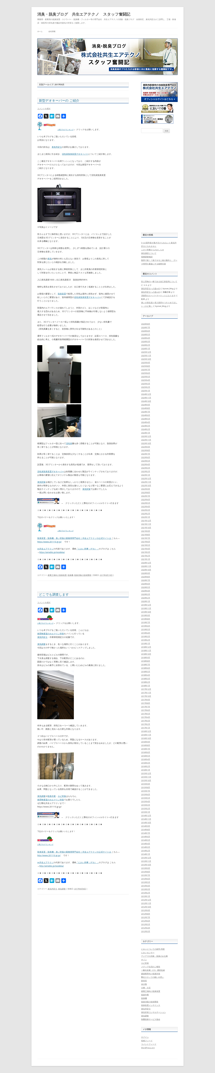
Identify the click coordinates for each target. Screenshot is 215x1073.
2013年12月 (146, 857)
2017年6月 (145, 710)
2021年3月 (145, 552)
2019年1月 (145, 643)
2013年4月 (145, 885)
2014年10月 (146, 822)
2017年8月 (145, 703)
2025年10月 (146, 359)
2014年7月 (145, 833)
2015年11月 (146, 777)
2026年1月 (145, 348)
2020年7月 (145, 580)
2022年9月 (145, 489)
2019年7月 (145, 622)
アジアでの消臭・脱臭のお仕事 (154, 956)
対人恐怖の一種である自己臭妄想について (159, 281)
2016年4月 (145, 759)
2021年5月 (145, 545)
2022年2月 (145, 513)
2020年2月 (145, 597)
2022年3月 (145, 510)
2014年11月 (146, 819)
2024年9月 (145, 404)
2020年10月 (146, 569)
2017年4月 (145, 717)
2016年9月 (145, 741)
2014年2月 (145, 850)
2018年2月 (145, 682)
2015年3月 (145, 805)
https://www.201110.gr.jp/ (49, 541)
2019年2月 (145, 640)
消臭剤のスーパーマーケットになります (158, 295)
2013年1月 (145, 896)
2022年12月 (146, 478)
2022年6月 (145, 499)
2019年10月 (146, 612)
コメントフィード (148, 1044)
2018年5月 (145, 671)
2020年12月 (146, 562)
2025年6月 (145, 373)
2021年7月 (145, 538)
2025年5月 (145, 376)
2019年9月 (145, 615)
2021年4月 (145, 548)
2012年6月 (145, 921)
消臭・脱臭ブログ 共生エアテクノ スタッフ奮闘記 (83, 14)
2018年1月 (145, 685)
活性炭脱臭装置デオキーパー (75, 154)
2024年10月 (146, 401)
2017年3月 (145, 720)
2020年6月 (145, 583)
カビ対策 (62, 796)
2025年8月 (145, 366)
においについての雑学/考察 (153, 949)
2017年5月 (145, 713)
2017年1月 (145, 727)
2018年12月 (146, 647)
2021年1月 (145, 559)
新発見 (144, 980)
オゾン (144, 959)
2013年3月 (145, 889)
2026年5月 (145, 334)
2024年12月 (146, 394)
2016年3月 (145, 763)
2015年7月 (145, 791)
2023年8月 (145, 450)
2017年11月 (146, 692)
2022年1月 (145, 517)
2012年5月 (145, 924)
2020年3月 (145, 594)
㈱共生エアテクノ (45, 548)
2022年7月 (145, 496)
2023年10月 (146, 443)
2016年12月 (146, 731)
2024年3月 (145, 425)
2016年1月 (145, 770)
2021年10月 (146, 527)
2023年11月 (146, 439)
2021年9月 (145, 531)
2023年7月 (145, 454)
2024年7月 (145, 411)
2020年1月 (145, 601)
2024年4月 (145, 422)
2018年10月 (146, 654)
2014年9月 (145, 826)
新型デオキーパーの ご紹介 (59, 100)
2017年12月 (146, 689)
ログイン (145, 1037)
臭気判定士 (57, 147)
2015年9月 (145, 784)
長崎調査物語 (147, 256)
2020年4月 (145, 590)
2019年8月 (145, 619)
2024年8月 (145, 408)
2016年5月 (145, 755)
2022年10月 (146, 485)
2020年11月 (146, 566)
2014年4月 (145, 843)
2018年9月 (145, 657)
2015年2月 (145, 808)
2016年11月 (146, 734)
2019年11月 (146, 608)
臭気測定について (148, 253)
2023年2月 (145, 471)
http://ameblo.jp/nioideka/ (51, 866)
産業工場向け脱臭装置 (57, 575)
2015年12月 (146, 773)
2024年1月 (145, 432)
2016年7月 (145, 748)
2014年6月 (145, 836)
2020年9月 (145, 573)
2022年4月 (145, 506)
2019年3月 (145, 636)
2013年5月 (145, 882)
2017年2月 (145, 724)
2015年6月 (145, 794)
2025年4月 (145, 380)
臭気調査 (41, 644)
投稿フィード (147, 1040)
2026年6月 (145, 331)
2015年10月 (146, 780)
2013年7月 (145, 875)
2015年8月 (145, 787)
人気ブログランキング (65, 129)
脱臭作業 (52, 796)
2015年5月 (145, 798)
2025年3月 (145, 383)
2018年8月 (145, 661)
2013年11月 (146, 861)
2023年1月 (145, 475)
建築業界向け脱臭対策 (150, 973)
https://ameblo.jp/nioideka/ (52, 552)
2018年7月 (145, 664)
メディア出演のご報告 (150, 966)
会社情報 (51, 31)
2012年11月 (146, 903)
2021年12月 (146, 520)
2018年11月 (146, 650)
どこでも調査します (54, 594)
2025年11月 (146, 355)
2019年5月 (145, 629)
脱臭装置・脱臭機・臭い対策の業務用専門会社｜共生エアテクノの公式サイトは (74, 538)
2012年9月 (145, 910)
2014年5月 (145, 840)
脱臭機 (70, 575)
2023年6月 (145, 457)
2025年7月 (145, 369)
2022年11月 (146, 482)
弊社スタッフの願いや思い (152, 977)
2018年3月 (145, 678)
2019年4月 (145, 633)
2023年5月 (145, 461)
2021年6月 (145, 541)
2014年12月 (146, 815)
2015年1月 (145, 812)
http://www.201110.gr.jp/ (49, 855)
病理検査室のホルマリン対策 (50, 633)
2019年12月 (146, 605)
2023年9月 (145, 446)
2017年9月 (145, 699)
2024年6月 (145, 415)
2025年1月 (145, 390)
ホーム (40, 31)
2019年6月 (145, 626)
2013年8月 (145, 871)
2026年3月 (145, 341)
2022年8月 (145, 492)
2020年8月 (145, 576)
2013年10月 (146, 864)
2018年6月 (145, 668)
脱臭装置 (62, 293)
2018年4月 (145, 675)
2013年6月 (145, 878)
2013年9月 (145, 868)
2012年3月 (145, 931)
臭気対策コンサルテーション (153, 1012)
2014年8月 (145, 829)
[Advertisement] (159, 183)
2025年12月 (146, 352)
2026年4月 (145, 338)
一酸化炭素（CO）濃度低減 (153, 970)
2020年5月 (145, 587)
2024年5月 (145, 418)
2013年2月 (145, 892)
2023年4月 (145, 464)
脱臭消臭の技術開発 (82, 575)
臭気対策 (41, 482)
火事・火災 (146, 987)
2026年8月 (145, 324)
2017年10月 (146, 696)
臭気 (50, 258)
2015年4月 (145, 801)
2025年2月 (145, 387)
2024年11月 (146, 397)
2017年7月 (145, 706)
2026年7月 (145, 327)
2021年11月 (146, 524)
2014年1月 (145, 854)
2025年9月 (145, 362)
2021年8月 (145, 534)
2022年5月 (145, 503)
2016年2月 (145, 766)
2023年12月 (146, 436)
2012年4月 (145, 928)
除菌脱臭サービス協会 (150, 1019)
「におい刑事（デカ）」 (87, 548)
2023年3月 (145, 468)
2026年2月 (145, 345)
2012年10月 (146, 906)
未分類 (144, 984)
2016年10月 (146, 738)
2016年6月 (145, 752)
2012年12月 (146, 899)
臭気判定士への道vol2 (150, 288)
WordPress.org (147, 1047)
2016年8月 (145, 745)
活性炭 (69, 443)
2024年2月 (145, 429)
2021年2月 (145, 555)
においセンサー (147, 952)
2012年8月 (145, 914)
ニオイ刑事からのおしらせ (152, 249)
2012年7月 (145, 917)
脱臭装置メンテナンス (150, 1005)
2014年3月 (145, 847)
